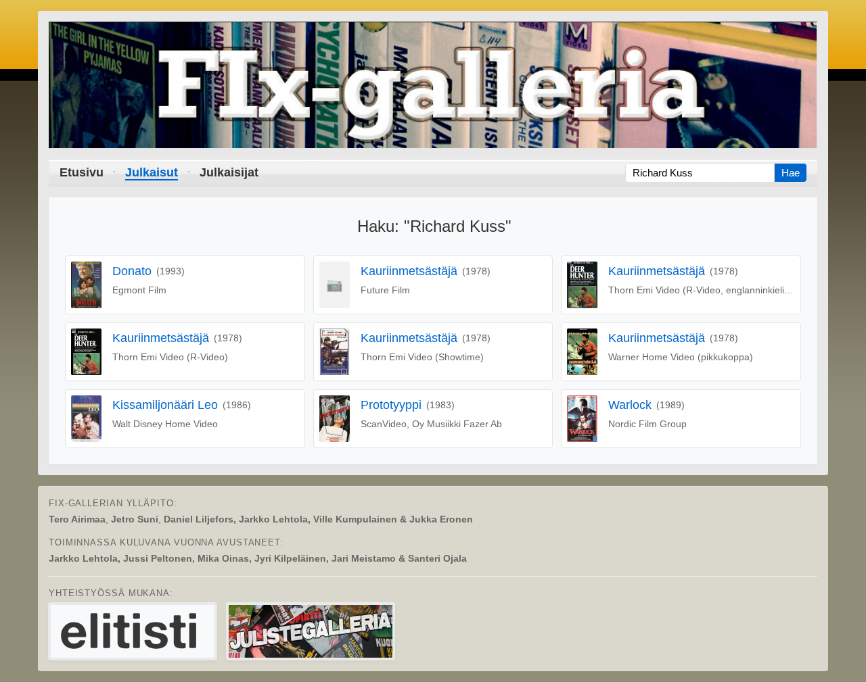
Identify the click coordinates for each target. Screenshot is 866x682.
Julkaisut (151, 172)
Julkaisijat (229, 172)
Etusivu (82, 172)
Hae (790, 172)
